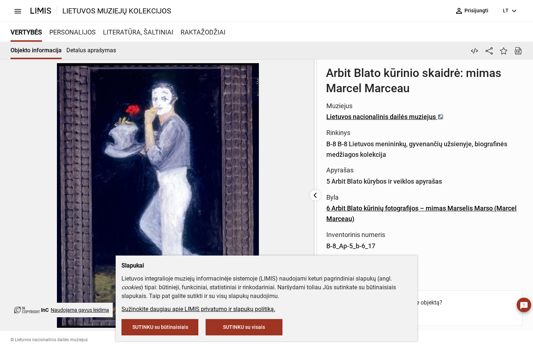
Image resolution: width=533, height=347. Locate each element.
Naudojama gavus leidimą (80, 310)
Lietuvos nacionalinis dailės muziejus (381, 117)
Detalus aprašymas (91, 50)
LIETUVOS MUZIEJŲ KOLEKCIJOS (116, 11)
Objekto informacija (36, 50)
